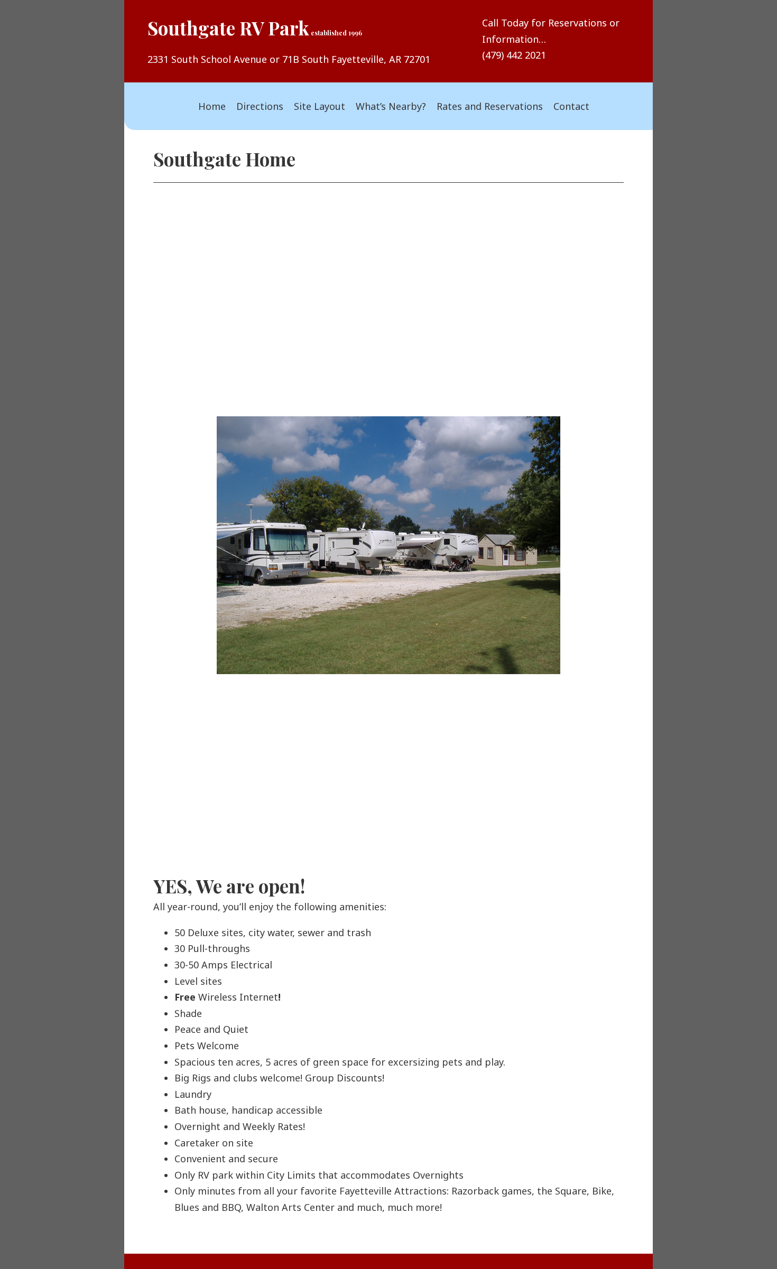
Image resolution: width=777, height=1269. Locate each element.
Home (212, 106)
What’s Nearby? (391, 106)
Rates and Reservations (490, 106)
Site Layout (319, 106)
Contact (571, 106)
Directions (259, 106)
